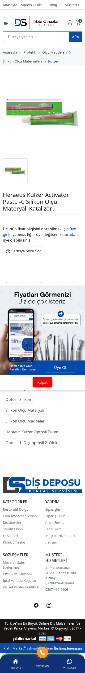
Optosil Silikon (18, 399)
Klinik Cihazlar (14, 542)
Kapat (42, 382)
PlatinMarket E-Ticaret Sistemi (28, 648)
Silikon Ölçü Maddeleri (25, 421)
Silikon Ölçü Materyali (24, 410)
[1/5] (6, 220)
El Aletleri (10, 535)
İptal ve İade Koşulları (20, 580)
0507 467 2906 (56, 589)
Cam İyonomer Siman (20, 516)
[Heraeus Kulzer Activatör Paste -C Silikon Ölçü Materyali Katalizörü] (42, 113)
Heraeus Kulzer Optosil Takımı (32, 431)
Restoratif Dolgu (16, 509)
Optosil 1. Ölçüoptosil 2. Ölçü (31, 442)
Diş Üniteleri (12, 522)
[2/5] (9, 220)
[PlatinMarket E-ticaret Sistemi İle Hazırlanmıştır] (24, 638)
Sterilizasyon (13, 529)
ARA (75, 36)
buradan (70, 234)
